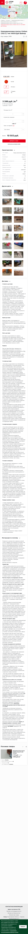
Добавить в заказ (14, 140)
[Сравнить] (26, 36)
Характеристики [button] (7, 150)
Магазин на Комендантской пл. (14, 911)
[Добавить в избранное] (24, 36)
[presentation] (23, 746)
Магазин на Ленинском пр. (14, 913)
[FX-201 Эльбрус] (7, 754)
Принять (23, 926)
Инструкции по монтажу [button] (10, 538)
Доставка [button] (5, 281)
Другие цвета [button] (6, 186)
